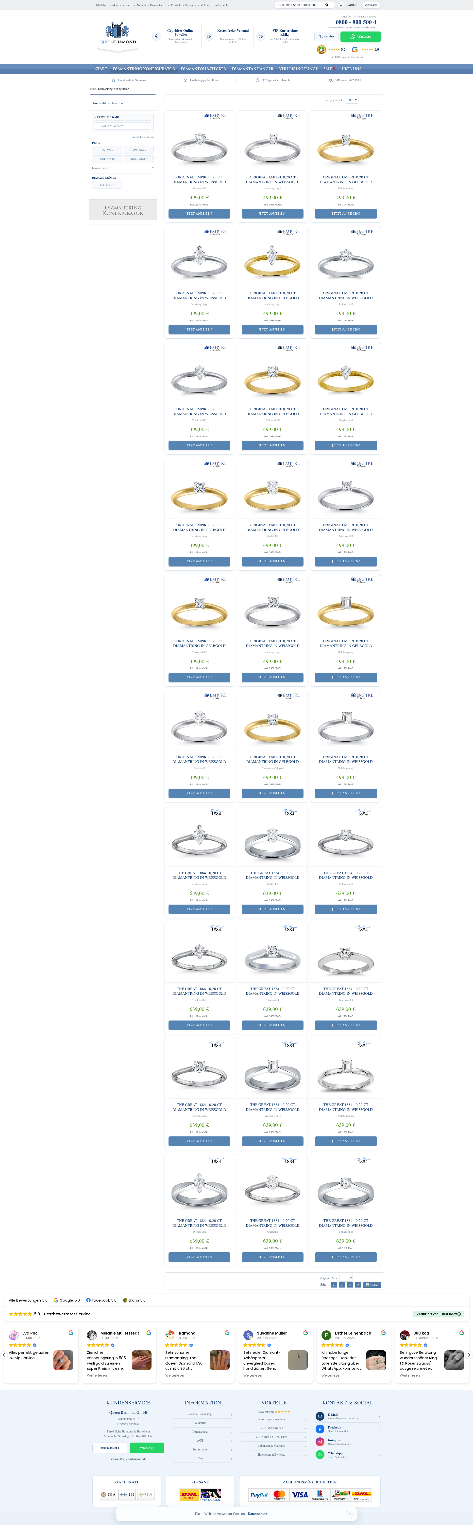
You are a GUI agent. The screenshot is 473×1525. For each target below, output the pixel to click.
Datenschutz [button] (257, 1514)
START (101, 69)
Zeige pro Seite (334, 100)
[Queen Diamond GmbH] (117, 36)
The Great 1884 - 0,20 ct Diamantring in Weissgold (199, 875)
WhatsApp (147, 1448)
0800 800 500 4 (110, 1448)
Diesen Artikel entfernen (146, 126)
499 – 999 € (107, 149)
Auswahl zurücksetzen (143, 137)
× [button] (350, 1513)
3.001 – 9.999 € (107, 159)
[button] (67, 1300)
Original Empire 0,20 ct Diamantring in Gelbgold (346, 179)
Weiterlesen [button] (19, 1375)
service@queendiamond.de (128, 1459)
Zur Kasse (371, 5)
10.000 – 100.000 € (138, 159)
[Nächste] (372, 1285)
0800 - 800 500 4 (356, 22)
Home (92, 89)
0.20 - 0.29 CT (107, 185)
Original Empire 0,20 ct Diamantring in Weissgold (199, 179)
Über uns (351, 69)
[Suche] (326, 5)
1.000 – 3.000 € (138, 149)
